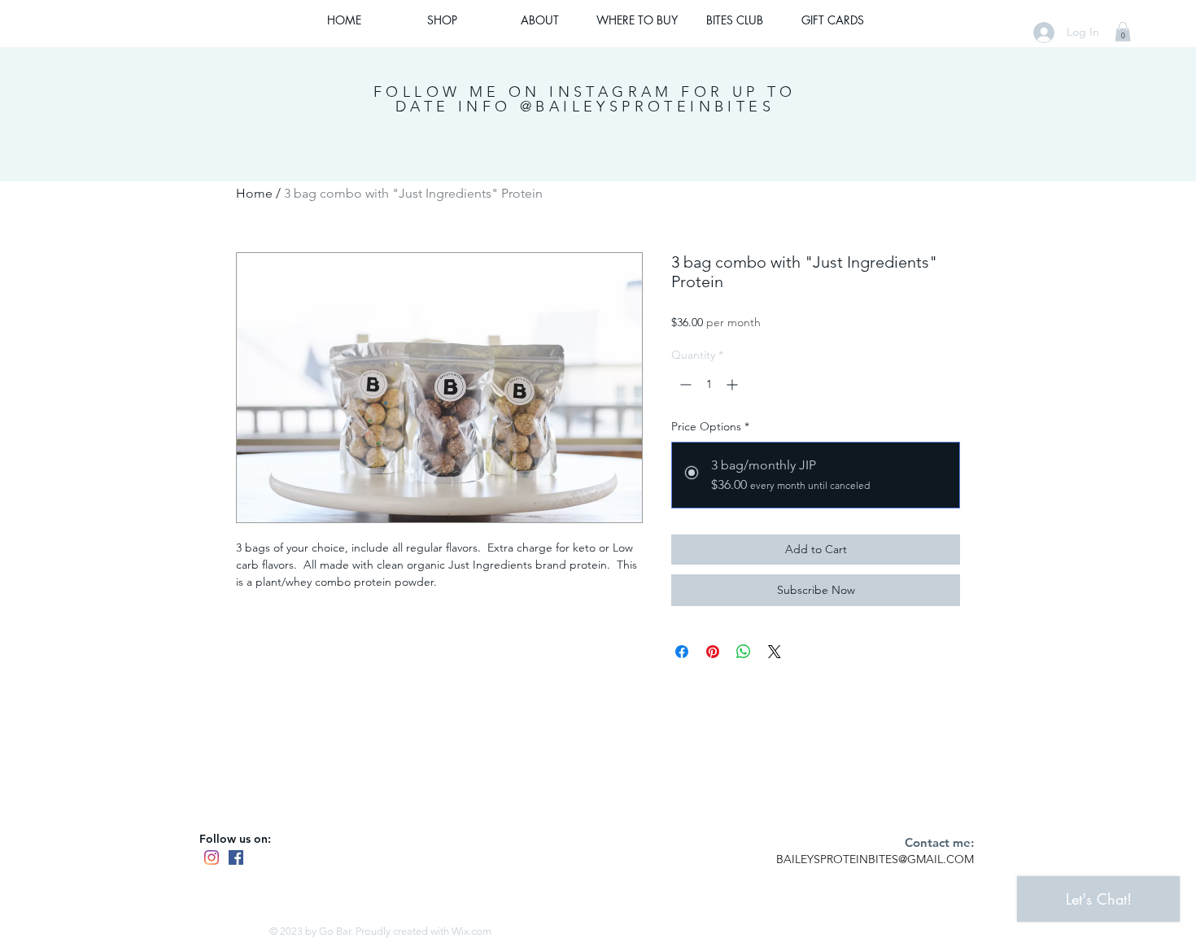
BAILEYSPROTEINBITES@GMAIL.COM (875, 859)
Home (254, 193)
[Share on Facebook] (682, 651)
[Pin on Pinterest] (712, 651)
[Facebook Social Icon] (236, 857)
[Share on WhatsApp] (743, 651)
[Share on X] (774, 651)
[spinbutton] (708, 384)
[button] (1123, 31)
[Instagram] (211, 857)
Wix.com (471, 931)
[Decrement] (684, 384)
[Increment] (733, 384)
